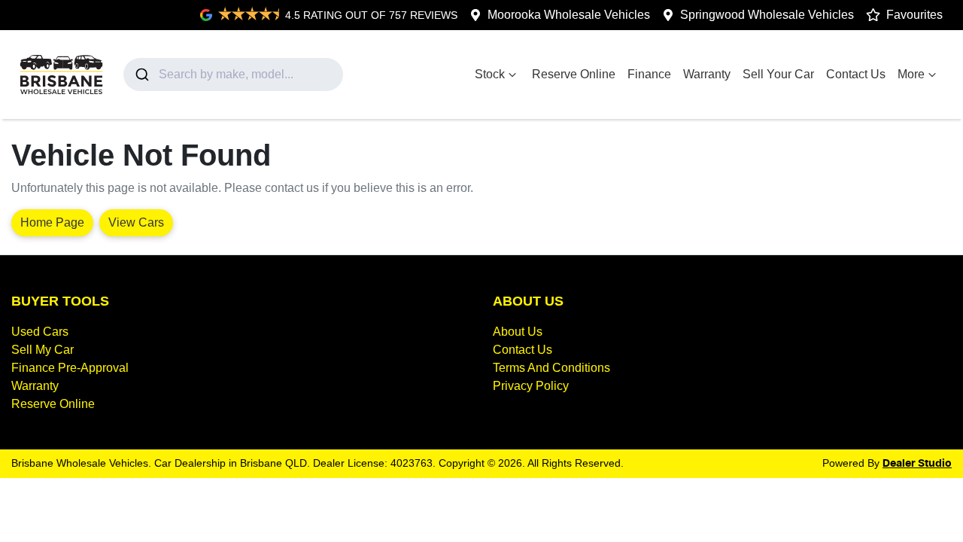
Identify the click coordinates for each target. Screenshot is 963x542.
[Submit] (141, 74)
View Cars (136, 222)
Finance (649, 74)
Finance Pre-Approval (70, 367)
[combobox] (233, 74)
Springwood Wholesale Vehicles (767, 14)
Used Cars (39, 331)
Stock (490, 74)
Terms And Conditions (551, 367)
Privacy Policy (531, 385)
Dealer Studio (917, 463)
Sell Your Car (778, 74)
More (911, 74)
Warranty (707, 74)
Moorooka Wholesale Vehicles (569, 14)
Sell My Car (42, 349)
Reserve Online (573, 74)
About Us (517, 331)
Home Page (52, 222)
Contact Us (856, 74)
